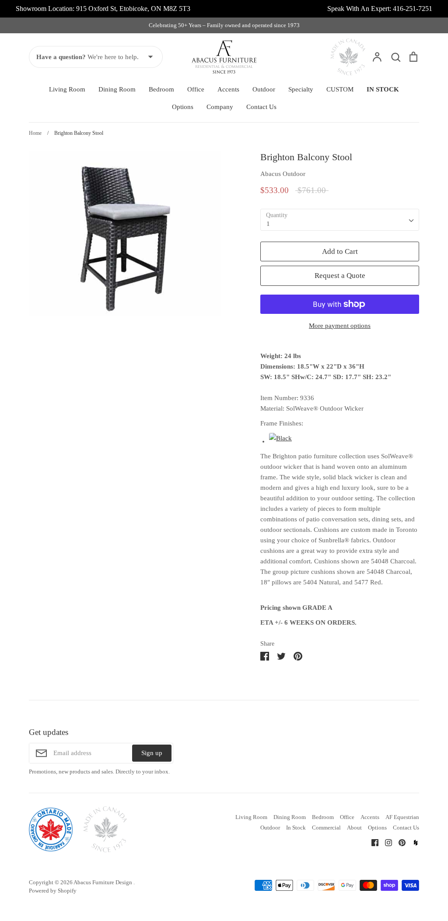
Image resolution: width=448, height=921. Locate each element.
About (354, 827)
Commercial (326, 827)
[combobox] (339, 220)
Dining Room (117, 89)
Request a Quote (340, 275)
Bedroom (161, 89)
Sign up (151, 752)
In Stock (296, 827)
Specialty (300, 89)
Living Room (67, 89)
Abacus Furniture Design (103, 882)
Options (182, 106)
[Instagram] (385, 842)
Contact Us (261, 106)
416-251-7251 (412, 8)
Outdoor (263, 89)
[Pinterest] (399, 842)
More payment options (340, 325)
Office (195, 89)
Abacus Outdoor (282, 173)
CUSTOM (340, 89)
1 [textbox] (268, 223)
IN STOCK (383, 89)
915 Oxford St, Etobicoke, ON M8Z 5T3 (133, 8)
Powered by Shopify (53, 890)
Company (219, 106)
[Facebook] (371, 842)
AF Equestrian (402, 817)
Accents (228, 89)
